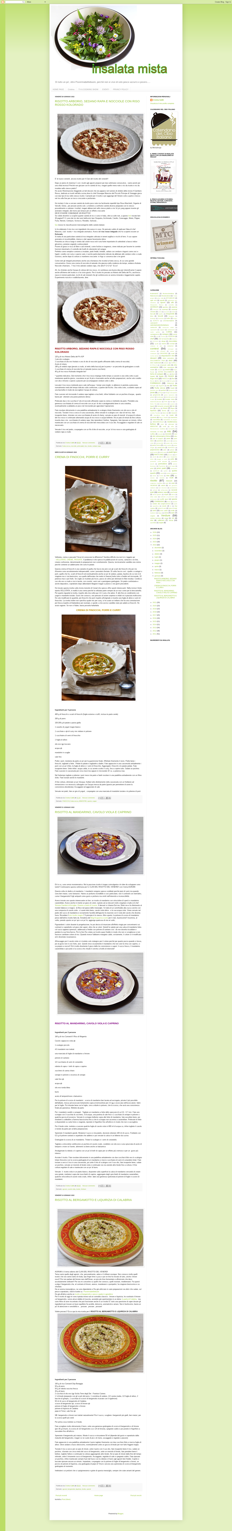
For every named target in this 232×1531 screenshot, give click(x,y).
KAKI (165, 401)
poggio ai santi (162, 459)
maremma (174, 417)
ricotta (161, 475)
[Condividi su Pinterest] (109, 443)
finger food (154, 379)
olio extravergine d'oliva (161, 436)
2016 (155, 618)
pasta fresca (156, 445)
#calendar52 (154, 293)
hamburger (160, 397)
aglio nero (153, 300)
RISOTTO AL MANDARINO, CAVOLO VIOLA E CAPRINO (93, 812)
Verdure (83, 1189)
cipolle (157, 343)
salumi (163, 485)
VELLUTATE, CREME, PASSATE (69, 560)
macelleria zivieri (159, 415)
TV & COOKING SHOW (88, 89)
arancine (156, 309)
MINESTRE (83, 801)
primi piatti (80, 446)
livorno (164, 410)
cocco (164, 344)
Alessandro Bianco (156, 305)
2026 (155, 532)
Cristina (71, 89)
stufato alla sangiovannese (162, 504)
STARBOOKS (159, 501)
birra (151, 316)
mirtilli (164, 426)
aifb (172, 302)
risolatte (162, 478)
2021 (155, 602)
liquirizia (78, 1489)
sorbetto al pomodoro (168, 497)
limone (158, 408)
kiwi (171, 401)
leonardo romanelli (163, 406)
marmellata (156, 419)
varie (173, 513)
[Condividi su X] (104, 443)
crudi (172, 353)
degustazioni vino (167, 356)
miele (162, 424)
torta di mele (173, 508)
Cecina (163, 336)
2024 (155, 539)
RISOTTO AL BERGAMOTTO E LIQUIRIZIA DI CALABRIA (93, 1200)
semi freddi (173, 492)
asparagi (165, 309)
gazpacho (172, 390)
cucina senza (154, 356)
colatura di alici (156, 346)
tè (170, 506)
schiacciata (164, 490)
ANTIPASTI (154, 307)
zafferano (161, 520)
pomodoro (162, 464)
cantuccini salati (168, 327)
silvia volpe (153, 497)
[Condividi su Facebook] (107, 443)
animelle (171, 305)
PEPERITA (171, 447)
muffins (152, 434)
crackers (162, 351)
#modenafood (166, 296)
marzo (157, 570)
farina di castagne (156, 374)
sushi (175, 504)
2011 (155, 634)
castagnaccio (154, 334)
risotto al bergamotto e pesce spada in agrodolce (94, 1294)
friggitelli (161, 385)
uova (166, 513)
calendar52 (153, 323)
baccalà (152, 314)
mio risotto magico (76, 915)
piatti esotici (153, 452)
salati (173, 483)
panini (168, 441)
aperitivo (165, 307)
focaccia (164, 381)
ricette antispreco (171, 473)
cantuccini (153, 327)
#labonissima (154, 296)
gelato (152, 393)
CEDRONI (171, 336)
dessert (153, 358)
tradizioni (153, 513)
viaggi (166, 518)
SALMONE (153, 485)
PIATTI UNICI (159, 455)
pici (176, 454)
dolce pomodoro (168, 358)
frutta (175, 385)
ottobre (157, 554)
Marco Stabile (163, 417)
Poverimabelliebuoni (92, 1292)
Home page (98, 1495)
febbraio (158, 573)
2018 (155, 612)
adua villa (160, 298)
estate (152, 369)
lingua (173, 408)
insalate (159, 399)
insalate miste (169, 399)
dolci (171, 360)
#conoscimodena (168, 293)
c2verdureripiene (168, 320)
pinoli (154, 457)
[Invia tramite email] (99, 443)
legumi (152, 406)
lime (151, 408)
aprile (157, 566)
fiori (173, 379)
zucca (171, 520)
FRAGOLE (170, 383)
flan (158, 381)
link (129, 216)
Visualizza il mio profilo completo (162, 103)
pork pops (171, 466)
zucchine (153, 522)
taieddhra (156, 506)
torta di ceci (162, 508)
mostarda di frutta (156, 431)
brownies (161, 318)
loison (172, 410)
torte (154, 510)
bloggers (171, 316)
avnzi (160, 311)
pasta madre (167, 445)
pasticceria (161, 447)
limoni (165, 408)
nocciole (73, 446)
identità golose (170, 397)
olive (175, 436)
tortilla (173, 510)
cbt (157, 336)
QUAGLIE (156, 471)
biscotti (160, 316)
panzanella (159, 443)
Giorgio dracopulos (171, 392)
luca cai (165, 413)
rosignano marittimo (156, 483)
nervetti (160, 434)
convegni (170, 349)
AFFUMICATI (170, 298)
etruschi (159, 369)
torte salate (164, 510)
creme (172, 351)
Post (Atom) (66, 1499)
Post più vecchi (136, 1495)
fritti (168, 385)
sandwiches (173, 488)
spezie (89, 801)
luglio (157, 557)
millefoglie (171, 424)
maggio (157, 563)
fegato (161, 376)
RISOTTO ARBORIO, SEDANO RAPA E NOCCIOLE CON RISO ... (165, 581)
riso (85, 446)
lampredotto (163, 404)
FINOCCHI (66, 801)
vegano (152, 516)
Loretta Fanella (155, 413)
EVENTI (105, 89)
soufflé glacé (164, 499)
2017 (155, 615)
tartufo (164, 506)
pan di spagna (158, 438)
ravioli (162, 473)
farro (167, 374)
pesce (172, 450)
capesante (153, 329)
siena (173, 494)
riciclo (154, 475)
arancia (174, 307)
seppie (166, 494)
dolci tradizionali (155, 363)
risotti (171, 478)
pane (168, 438)
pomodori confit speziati (158, 461)
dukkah (166, 363)
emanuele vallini (165, 365)
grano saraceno (169, 395)
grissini (152, 397)
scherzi (155, 490)
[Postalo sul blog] (102, 443)
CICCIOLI (155, 341)
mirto (172, 426)
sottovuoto (153, 499)
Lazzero (172, 404)
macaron (174, 413)
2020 (155, 606)
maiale (171, 415)
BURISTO (156, 320)
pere (164, 450)
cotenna (152, 351)
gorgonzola (156, 395)
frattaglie (153, 385)
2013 (155, 628)
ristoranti (169, 481)
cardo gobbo (155, 332)
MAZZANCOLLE (158, 422)
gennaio (158, 576)
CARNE (169, 332)
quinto (166, 471)
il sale (152, 399)
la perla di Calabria (129, 1299)
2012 (155, 631)
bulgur (175, 318)
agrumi (64, 1189)
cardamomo (171, 329)
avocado (166, 311)
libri (174, 406)
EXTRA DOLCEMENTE (166, 372)
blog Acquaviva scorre (99, 918)
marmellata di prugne (170, 419)
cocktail (171, 343)
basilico (161, 314)
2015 (155, 621)
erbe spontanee (168, 367)
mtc (169, 431)
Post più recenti (61, 1495)
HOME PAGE (58, 89)
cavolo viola (71, 1189)
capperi (162, 329)
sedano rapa (97, 446)
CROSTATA (163, 353)
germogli (160, 392)
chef (152, 339)
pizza (161, 457)
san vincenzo (163, 488)
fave (173, 374)
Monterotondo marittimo (157, 429)
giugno (157, 560)
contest (154, 348)
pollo (172, 459)
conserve (170, 346)
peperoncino (155, 450)
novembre (158, 551)
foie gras (172, 381)
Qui (56, 225)
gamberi (163, 390)
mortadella (171, 429)
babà (173, 311)
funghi (172, 388)
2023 (155, 542)
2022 (155, 545)
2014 (155, 624)
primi (151, 468)
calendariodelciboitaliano (159, 325)
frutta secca (66, 446)
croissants (153, 353)
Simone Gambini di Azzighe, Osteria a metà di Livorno (76, 905)
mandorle (153, 417)
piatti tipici (173, 452)
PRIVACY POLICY (120, 89)
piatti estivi (163, 452)
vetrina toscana (155, 518)
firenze (152, 381)
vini (173, 518)
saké (166, 483)
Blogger (120, 1514)
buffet (168, 318)
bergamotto (71, 1489)
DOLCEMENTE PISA (157, 360)
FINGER (171, 376)
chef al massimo (163, 339)
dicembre (158, 548)
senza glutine (157, 494)
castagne (165, 334)
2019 (155, 609)
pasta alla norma (171, 443)
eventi (167, 370)
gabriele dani (154, 390)
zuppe (95, 801)
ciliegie (163, 341)
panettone (160, 441)
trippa (160, 513)
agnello (162, 300)
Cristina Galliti (158, 100)
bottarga (152, 318)
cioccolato (173, 341)
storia (168, 501)
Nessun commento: (89, 442)
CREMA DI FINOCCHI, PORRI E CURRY (82, 457)
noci (175, 434)
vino (151, 520)
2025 (155, 535)
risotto (90, 446)
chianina (174, 339)
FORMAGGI (155, 383)
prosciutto (174, 468)
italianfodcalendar (155, 401)
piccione (170, 454)
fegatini (152, 376)
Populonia (162, 466)
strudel (175, 501)
